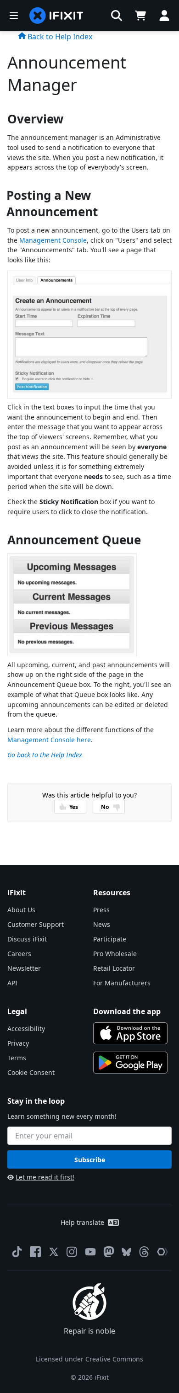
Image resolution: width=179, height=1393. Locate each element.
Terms (16, 1057)
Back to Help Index (59, 37)
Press (101, 909)
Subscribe (89, 1159)
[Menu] (14, 15)
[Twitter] (53, 1251)
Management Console (53, 240)
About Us (21, 909)
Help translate (82, 1222)
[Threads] (144, 1251)
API (12, 982)
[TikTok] (16, 1251)
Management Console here (49, 739)
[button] (116, 15)
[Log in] (164, 15)
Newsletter (24, 968)
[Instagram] (72, 1251)
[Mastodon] (108, 1251)
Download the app (127, 1011)
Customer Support (35, 924)
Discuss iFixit (27, 939)
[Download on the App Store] (130, 1033)
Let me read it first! (45, 1177)
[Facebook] (35, 1251)
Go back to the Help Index (44, 754)
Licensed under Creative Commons (89, 1359)
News (101, 924)
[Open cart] (140, 15)
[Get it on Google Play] (130, 1063)
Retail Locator (114, 968)
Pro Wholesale (115, 953)
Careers (19, 953)
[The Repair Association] (162, 1251)
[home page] (56, 15)
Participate (109, 939)
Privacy (18, 1043)
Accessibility (26, 1028)
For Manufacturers (122, 982)
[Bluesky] (126, 1252)
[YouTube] (90, 1251)
